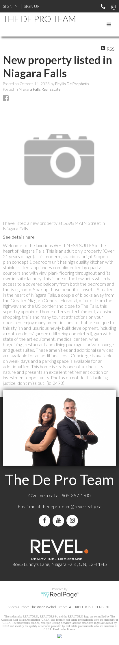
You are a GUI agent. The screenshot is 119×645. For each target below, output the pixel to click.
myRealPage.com (59, 595)
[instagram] (73, 520)
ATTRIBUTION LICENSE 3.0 (90, 607)
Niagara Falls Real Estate (39, 89)
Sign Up (31, 6)
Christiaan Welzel (42, 607)
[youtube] (59, 520)
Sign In (10, 6)
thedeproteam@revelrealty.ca (71, 506)
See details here (19, 237)
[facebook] (46, 520)
